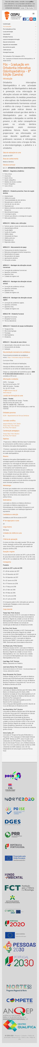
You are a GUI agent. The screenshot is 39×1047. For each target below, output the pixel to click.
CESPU (12, 16)
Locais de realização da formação (11, 39)
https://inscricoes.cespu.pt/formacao (18, 357)
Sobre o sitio (25, 1037)
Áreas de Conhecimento (9, 42)
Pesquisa (17, 1035)
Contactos (24, 1035)
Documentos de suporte (9, 47)
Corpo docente (6, 34)
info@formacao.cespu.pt (10, 390)
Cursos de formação (8, 31)
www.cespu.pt (7, 392)
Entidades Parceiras (8, 37)
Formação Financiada (8, 52)
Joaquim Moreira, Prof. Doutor (12, 424)
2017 (23, 56)
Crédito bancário (7, 49)
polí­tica (31, 1)
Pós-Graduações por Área (9, 29)
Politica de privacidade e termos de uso (19, 1036)
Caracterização (6, 24)
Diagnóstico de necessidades (10, 44)
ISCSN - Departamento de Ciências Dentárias (16, 416)
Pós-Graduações (7, 26)
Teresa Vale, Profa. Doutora (11, 426)
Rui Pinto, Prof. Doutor (9, 428)
